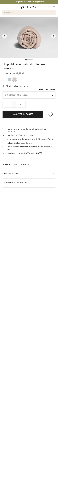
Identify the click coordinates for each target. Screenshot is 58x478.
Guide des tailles (47, 90)
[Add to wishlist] (50, 114)
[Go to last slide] (4, 36)
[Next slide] (53, 36)
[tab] (26, 60)
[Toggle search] (9, 7)
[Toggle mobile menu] (3, 7)
